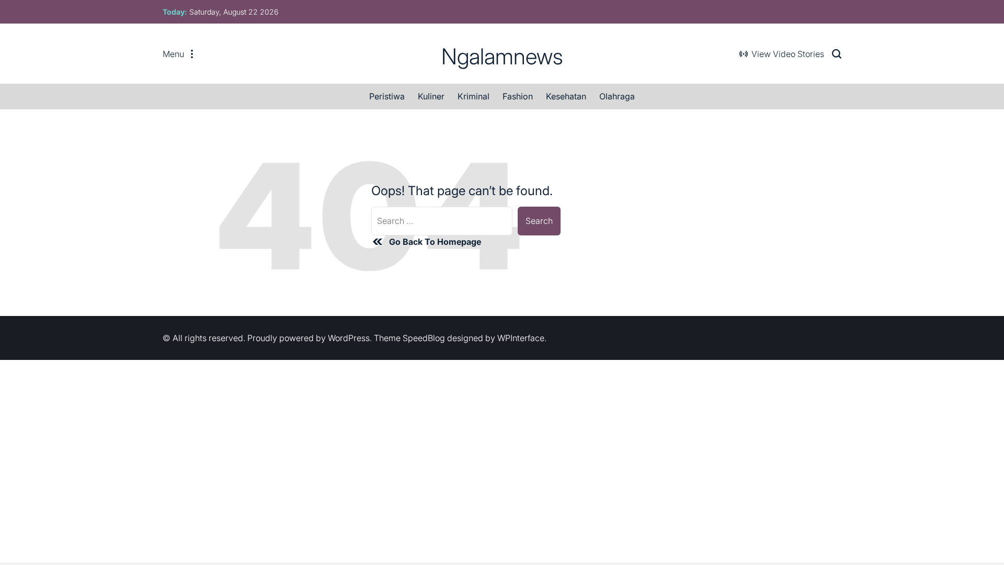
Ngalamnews (502, 56)
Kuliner (431, 96)
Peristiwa (387, 96)
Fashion (518, 96)
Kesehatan (566, 96)
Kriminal (473, 96)
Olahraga (617, 96)
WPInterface (520, 338)
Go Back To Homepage (435, 241)
